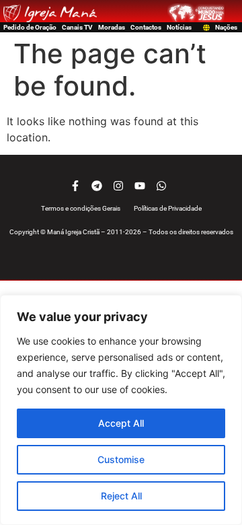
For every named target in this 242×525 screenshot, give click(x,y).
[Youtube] (140, 186)
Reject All (121, 495)
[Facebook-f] (75, 186)
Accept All (121, 423)
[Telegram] (97, 186)
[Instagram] (118, 186)
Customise (121, 459)
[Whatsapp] (161, 186)
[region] (121, 410)
